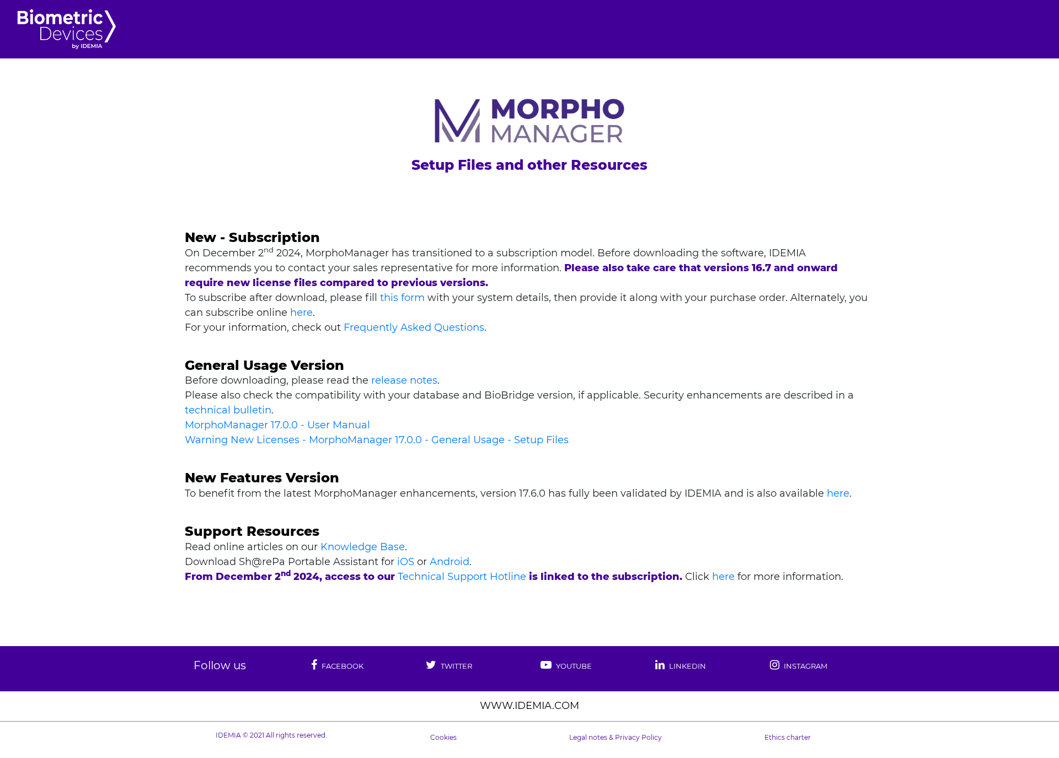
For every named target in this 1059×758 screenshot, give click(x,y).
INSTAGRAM (804, 666)
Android (449, 562)
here (301, 313)
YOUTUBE (573, 666)
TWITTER (455, 666)
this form (402, 298)
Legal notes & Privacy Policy (615, 737)
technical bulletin (228, 410)
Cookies (443, 737)
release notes (404, 380)
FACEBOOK (341, 666)
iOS (405, 562)
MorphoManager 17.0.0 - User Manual (277, 425)
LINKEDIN (686, 666)
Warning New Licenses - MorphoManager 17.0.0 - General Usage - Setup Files (377, 440)
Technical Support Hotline (462, 577)
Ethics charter (787, 737)
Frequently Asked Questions (414, 327)
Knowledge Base (362, 547)
